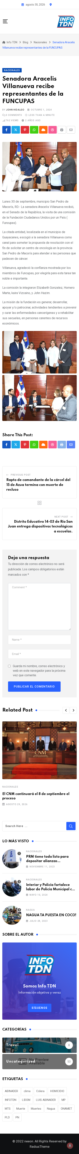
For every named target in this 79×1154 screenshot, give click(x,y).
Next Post (61, 516)
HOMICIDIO (57, 1091)
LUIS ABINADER (46, 1100)
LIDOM (26, 1100)
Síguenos (40, 1007)
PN (17, 1117)
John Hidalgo (15, 109)
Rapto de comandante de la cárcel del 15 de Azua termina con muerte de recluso (38, 484)
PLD (7, 1117)
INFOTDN (10, 1100)
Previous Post (21, 475)
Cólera (40, 1091)
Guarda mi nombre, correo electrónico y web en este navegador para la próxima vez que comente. (39, 670)
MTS (8, 1108)
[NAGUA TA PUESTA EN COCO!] (11, 915)
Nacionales (10, 786)
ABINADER (11, 1091)
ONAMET (66, 1108)
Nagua (30, 910)
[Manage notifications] (70, 1146)
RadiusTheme (39, 1146)
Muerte (20, 1108)
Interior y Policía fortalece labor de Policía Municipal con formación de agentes (51, 889)
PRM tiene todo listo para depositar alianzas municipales (47, 861)
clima (27, 1091)
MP (64, 1100)
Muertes (36, 1108)
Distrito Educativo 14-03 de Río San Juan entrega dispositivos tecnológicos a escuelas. (40, 526)
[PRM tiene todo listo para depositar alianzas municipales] (11, 858)
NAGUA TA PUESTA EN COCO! (51, 915)
